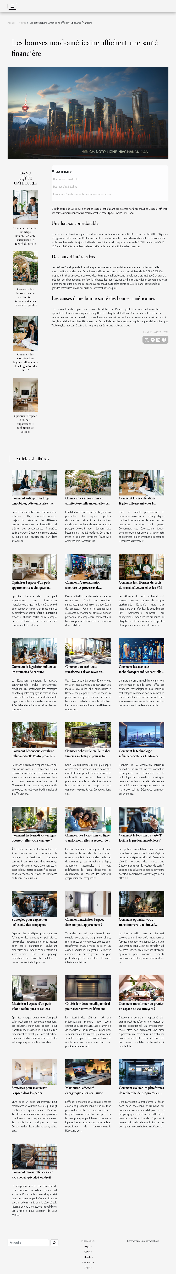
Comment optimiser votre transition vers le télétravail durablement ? (137, 924)
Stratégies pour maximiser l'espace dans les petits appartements (29, 1093)
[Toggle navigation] (12, 6)
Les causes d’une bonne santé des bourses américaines (82, 194)
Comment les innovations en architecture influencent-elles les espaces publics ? (25, 299)
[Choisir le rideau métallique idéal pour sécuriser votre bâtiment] (88, 987)
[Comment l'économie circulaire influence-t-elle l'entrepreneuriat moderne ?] (34, 735)
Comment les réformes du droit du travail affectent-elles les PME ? (141, 587)
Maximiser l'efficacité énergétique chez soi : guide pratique (84, 1093)
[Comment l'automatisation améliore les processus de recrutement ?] (88, 566)
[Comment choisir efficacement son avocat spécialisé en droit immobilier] (34, 1156)
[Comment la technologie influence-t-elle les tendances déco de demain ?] (141, 735)
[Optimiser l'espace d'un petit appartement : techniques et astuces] (25, 394)
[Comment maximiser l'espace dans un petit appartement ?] (88, 903)
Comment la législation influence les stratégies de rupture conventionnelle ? (34, 671)
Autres (22, 22)
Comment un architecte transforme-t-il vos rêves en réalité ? (83, 671)
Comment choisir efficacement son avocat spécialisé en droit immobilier (32, 1177)
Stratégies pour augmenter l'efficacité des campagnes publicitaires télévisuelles (29, 924)
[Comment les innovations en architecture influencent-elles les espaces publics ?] (25, 268)
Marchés (88, 1257)
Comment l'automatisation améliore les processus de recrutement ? (82, 587)
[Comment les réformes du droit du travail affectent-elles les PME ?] (141, 566)
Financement (88, 1240)
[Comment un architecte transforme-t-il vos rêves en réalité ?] (88, 650)
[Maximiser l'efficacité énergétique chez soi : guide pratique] (88, 1072)
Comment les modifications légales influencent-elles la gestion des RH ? (25, 362)
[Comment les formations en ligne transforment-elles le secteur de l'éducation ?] (88, 819)
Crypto (88, 1251)
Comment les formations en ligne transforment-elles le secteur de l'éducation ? (87, 840)
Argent (88, 1246)
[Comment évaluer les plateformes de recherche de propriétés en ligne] (141, 1072)
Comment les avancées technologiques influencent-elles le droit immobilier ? (141, 671)
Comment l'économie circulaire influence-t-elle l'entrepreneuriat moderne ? (34, 756)
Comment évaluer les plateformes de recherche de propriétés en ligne (141, 1093)
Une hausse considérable (66, 179)
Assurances (88, 1262)
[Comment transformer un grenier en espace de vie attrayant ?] (141, 987)
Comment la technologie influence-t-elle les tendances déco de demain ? (138, 756)
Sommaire (64, 171)
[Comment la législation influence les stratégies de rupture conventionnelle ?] (34, 650)
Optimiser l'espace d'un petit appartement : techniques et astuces (25, 424)
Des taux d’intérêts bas (65, 186)
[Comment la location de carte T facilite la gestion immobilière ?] (141, 819)
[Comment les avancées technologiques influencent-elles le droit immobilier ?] (141, 650)
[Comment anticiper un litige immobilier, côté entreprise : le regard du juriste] (25, 206)
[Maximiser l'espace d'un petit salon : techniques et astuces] (34, 987)
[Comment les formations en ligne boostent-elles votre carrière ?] (34, 819)
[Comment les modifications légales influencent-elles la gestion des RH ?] (25, 333)
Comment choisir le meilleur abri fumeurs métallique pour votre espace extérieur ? (87, 756)
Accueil (11, 22)
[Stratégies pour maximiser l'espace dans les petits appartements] (34, 1072)
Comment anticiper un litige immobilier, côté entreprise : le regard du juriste (25, 236)
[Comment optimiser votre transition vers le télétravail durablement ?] (141, 903)
